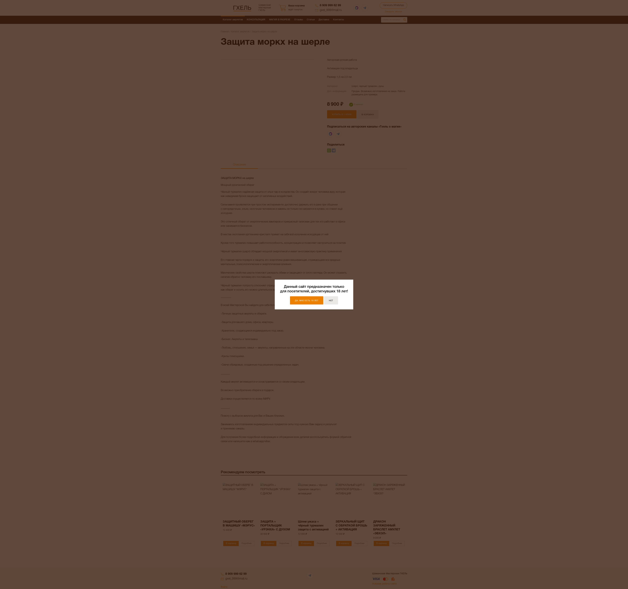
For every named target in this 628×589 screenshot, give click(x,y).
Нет (331, 301)
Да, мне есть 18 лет (306, 301)
